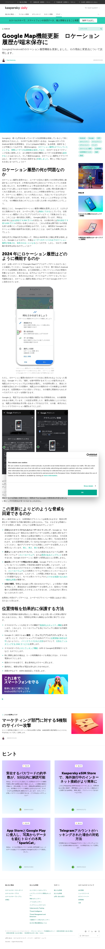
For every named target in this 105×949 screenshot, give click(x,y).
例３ (36, 548)
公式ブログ (37, 938)
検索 (101, 29)
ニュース (44, 938)
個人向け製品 (23, 2)
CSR (79, 903)
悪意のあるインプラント (51, 555)
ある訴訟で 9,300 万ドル (22, 220)
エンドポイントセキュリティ (38, 890)
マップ (94, 145)
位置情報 (98, 148)
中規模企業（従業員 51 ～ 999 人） (66, 2)
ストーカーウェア (26, 555)
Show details (88, 486)
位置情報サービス (85, 152)
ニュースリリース (83, 893)
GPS (98, 138)
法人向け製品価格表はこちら (38, 923)
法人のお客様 (34, 885)
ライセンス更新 (24, 14)
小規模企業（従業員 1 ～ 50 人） (42, 2)
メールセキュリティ (36, 902)
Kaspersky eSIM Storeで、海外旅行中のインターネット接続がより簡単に (79, 777)
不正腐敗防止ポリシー (49, 931)
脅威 (81, 155)
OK (82, 492)
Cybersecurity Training (37, 908)
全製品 (7, 899)
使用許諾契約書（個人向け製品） (65, 931)
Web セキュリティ (35, 898)
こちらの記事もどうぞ (10, 714)
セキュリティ (84, 142)
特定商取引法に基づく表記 (31, 933)
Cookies (41, 933)
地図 (96, 152)
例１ (25, 548)
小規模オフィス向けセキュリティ (40, 920)
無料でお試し (88, 20)
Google (91, 138)
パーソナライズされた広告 (32, 641)
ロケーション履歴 (85, 148)
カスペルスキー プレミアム (13, 896)
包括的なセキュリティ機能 (51, 625)
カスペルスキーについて (86, 885)
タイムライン (96, 142)
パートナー (30, 938)
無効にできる (44, 211)
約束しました (42, 159)
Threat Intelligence (36, 911)
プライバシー (84, 145)
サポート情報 (48, 14)
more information (50, 475)
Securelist (7, 941)
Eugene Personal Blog (17, 941)
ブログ (58, 14)
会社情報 (81, 890)
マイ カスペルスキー (91, 8)
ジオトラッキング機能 (28, 648)
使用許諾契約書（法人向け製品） (14, 933)
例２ (30, 548)
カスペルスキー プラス (12, 893)
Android (7, 29)
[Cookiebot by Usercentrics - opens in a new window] (88, 455)
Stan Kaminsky (11, 60)
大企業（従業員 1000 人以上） (89, 2)
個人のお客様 (58, 890)
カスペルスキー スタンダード (14, 890)
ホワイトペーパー (83, 896)
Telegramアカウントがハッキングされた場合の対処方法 (79, 835)
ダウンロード (36, 14)
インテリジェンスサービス (38, 905)
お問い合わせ (8, 938)
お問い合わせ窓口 (59, 896)
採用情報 (81, 899)
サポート (57, 885)
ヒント (27, 766)
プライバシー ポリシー (37, 931)
